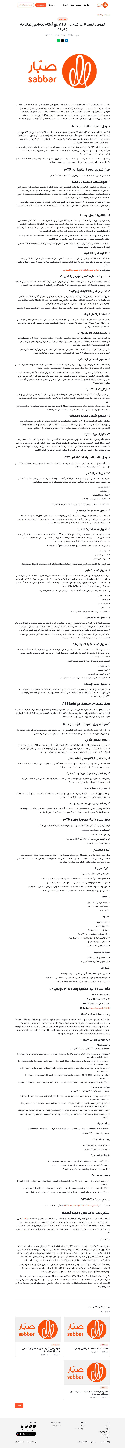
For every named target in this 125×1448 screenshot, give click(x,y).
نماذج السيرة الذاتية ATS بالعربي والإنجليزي (81, 270)
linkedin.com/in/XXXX (99, 1008)
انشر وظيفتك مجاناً (80, 1429)
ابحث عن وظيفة (75, 5)
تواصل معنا (107, 1438)
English (51, 5)
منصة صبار (25, 1218)
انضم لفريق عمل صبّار (104, 1432)
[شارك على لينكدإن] (66, 40)
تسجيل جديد (40, 5)
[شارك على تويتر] (62, 40)
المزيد (19, 1405)
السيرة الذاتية (100, 15)
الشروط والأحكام (19, 1442)
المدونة (65, 5)
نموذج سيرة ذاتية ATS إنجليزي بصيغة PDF (80, 1205)
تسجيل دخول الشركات (25, 5)
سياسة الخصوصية (32, 1442)
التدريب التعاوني (105, 1435)
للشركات (86, 5)
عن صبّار (108, 1426)
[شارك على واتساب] (58, 40)
